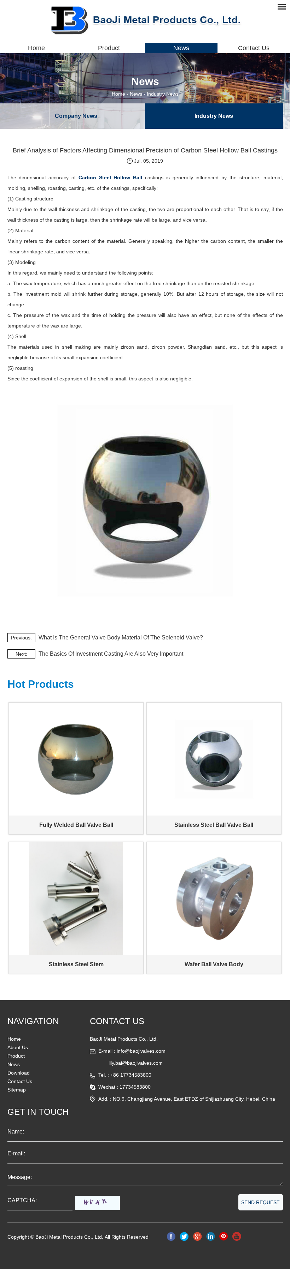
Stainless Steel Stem (76, 964)
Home (36, 48)
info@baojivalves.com (141, 1051)
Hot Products (40, 684)
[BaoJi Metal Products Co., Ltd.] (144, 19)
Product (109, 48)
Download (18, 1073)
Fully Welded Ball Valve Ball (76, 825)
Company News (76, 116)
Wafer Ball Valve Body (214, 964)
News (181, 48)
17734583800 (135, 1087)
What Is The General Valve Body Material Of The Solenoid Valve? (121, 637)
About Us (17, 1047)
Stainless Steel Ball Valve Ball (213, 825)
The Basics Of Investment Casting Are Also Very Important (111, 654)
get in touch (38, 1112)
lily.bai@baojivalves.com (136, 1063)
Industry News (163, 94)
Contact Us (253, 48)
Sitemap (16, 1090)
